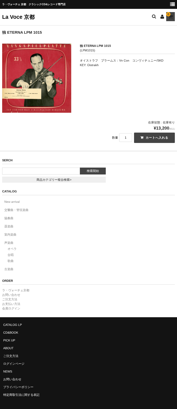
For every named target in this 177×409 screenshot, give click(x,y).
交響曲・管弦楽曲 (16, 210)
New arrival (12, 201)
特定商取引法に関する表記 (21, 394)
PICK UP (9, 340)
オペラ (12, 248)
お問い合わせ (11, 294)
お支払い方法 (11, 304)
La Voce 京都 (18, 17)
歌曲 (11, 261)
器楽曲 (8, 226)
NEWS (7, 371)
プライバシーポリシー (18, 387)
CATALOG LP (12, 325)
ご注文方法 (9, 299)
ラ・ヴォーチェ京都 (15, 290)
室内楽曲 (10, 234)
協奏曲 (8, 218)
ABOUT (8, 348)
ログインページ (13, 363)
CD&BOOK (10, 332)
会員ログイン (11, 308)
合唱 (11, 255)
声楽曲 (8, 242)
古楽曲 (8, 269)
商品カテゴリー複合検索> (53, 179)
